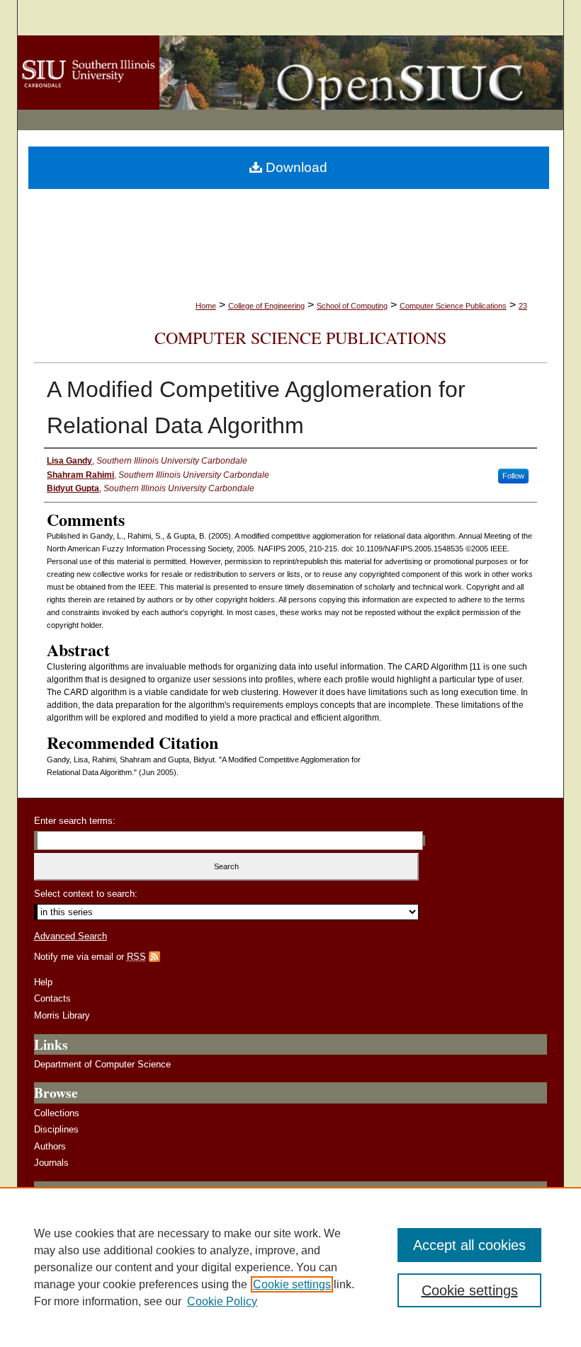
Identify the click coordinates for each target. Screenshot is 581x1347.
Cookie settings (292, 1284)
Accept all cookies (469, 1245)
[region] (290, 1267)
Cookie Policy (222, 1301)
